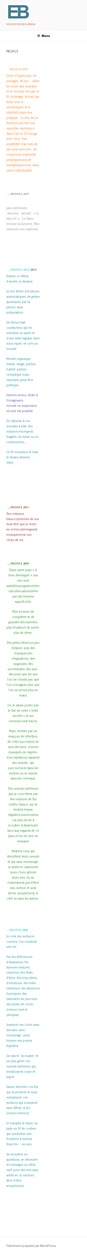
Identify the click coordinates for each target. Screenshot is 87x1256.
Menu (46, 36)
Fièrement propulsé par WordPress (31, 1246)
